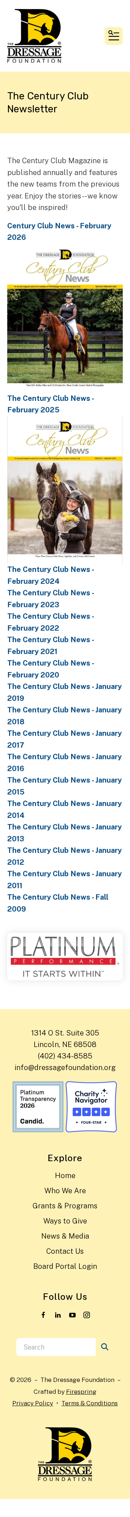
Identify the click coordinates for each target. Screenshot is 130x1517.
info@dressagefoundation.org (65, 1067)
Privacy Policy (32, 1403)
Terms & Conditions (89, 1403)
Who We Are (65, 1190)
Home (65, 1175)
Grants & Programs (65, 1205)
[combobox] (56, 1347)
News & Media (65, 1236)
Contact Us (65, 1251)
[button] (114, 36)
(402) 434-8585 (65, 1056)
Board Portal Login (65, 1266)
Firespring (81, 1391)
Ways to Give (65, 1221)
